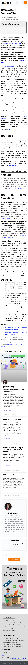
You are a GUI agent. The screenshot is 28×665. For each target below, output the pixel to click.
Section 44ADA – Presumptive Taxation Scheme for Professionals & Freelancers (13, 388)
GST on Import (8, 475)
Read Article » (7, 410)
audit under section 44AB (12, 43)
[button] (17, 3)
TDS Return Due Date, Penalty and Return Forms (16, 329)
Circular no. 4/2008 (16, 189)
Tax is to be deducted (8, 66)
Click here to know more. (11, 345)
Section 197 (13, 165)
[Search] (26, 2)
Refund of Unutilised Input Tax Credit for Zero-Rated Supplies (13, 449)
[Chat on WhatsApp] (18, 658)
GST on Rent (13, 130)
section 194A (5, 218)
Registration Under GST (12, 419)
